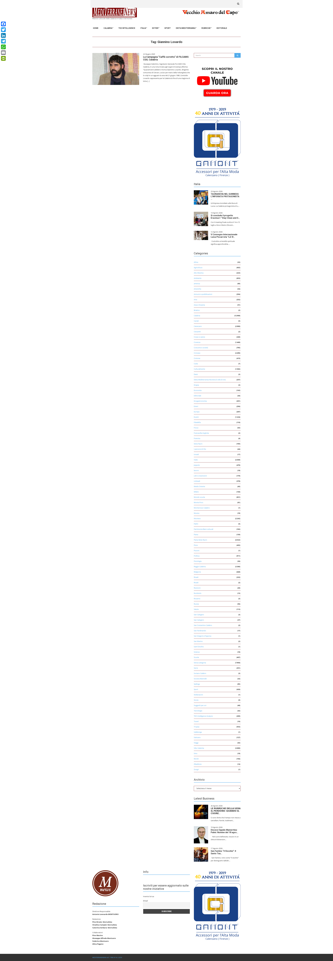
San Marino (198, 641)
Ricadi (196, 577)
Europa (196, 411)
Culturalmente (199, 369)
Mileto (196, 492)
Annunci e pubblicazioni (203, 294)
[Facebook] (3, 24)
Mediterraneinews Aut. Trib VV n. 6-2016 (107, 957)
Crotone (197, 358)
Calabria (108, 28)
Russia (196, 604)
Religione (197, 572)
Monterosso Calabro (202, 508)
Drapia (196, 385)
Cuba (196, 363)
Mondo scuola (199, 497)
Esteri (155, 28)
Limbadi (197, 481)
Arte (195, 299)
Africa (196, 262)
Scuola (196, 657)
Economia (197, 390)
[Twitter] (3, 30)
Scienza (197, 652)
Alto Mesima (198, 273)
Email (145, 901)
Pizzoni (196, 550)
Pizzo (196, 545)
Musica (196, 513)
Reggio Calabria (200, 566)
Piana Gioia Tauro (200, 540)
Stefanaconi (198, 694)
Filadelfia (197, 422)
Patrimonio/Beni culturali (203, 529)
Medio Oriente (199, 486)
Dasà (196, 374)
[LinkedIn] (3, 35)
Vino (195, 753)
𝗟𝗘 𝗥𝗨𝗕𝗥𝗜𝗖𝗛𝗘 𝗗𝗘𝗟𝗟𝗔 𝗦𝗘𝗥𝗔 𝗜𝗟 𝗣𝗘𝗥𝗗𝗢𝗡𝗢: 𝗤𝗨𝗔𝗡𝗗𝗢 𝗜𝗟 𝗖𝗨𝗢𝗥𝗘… (226, 811)
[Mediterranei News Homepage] (105, 883)
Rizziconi (197, 588)
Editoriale (222, 28)
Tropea (196, 727)
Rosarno (197, 598)
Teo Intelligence (126, 28)
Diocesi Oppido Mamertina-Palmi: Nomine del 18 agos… (224, 831)
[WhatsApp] (3, 47)
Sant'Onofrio (199, 646)
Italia (143, 28)
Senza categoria (200, 662)
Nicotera (197, 518)
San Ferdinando (200, 630)
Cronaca (197, 353)
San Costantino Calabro (203, 625)
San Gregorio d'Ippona (202, 636)
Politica (196, 556)
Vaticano (197, 737)
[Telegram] (3, 41)
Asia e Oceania (199, 305)
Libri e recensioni (200, 476)
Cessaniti (197, 331)
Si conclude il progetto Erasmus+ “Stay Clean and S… (225, 216)
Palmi (196, 524)
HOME (95, 28)
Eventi (196, 417)
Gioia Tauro (198, 444)
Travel (196, 721)
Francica (197, 438)
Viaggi (196, 743)
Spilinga (197, 684)
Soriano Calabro (200, 673)
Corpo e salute (199, 337)
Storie (196, 700)
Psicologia (197, 561)
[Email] (3, 52)
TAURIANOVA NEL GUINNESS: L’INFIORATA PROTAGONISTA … (225, 196)
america (197, 283)
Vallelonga (198, 732)
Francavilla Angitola (201, 433)
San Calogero (199, 614)
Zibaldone (197, 764)
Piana (196, 534)
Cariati (196, 321)
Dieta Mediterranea (185, 28)
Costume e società (201, 347)
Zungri (196, 769)
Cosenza (197, 342)
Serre (196, 668)
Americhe (197, 289)
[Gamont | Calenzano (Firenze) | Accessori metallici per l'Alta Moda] (217, 141)
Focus (196, 428)
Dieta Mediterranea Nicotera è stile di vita (210, 379)
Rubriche (205, 28)
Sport (167, 28)
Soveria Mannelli (200, 678)
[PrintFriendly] (3, 58)
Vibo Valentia (199, 748)
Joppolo (197, 465)
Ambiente (197, 278)
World (196, 759)
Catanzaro (198, 326)
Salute (196, 609)
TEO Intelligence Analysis (203, 716)
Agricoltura (198, 267)
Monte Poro (198, 502)
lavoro (196, 470)
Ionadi (196, 454)
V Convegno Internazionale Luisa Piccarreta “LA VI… (224, 235)
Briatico (197, 310)
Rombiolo (197, 593)
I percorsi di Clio (200, 449)
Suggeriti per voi (200, 705)
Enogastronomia (200, 401)
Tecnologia (198, 711)
